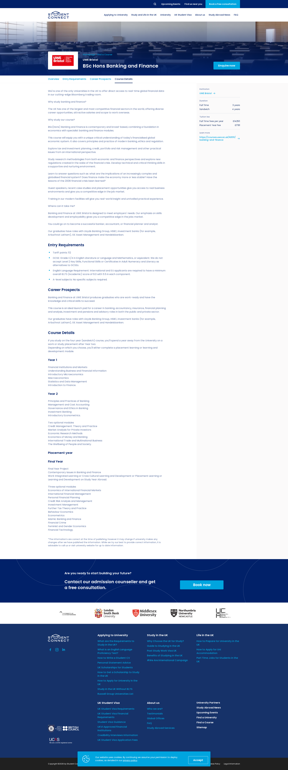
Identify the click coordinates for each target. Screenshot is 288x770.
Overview (53, 79)
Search (155, 4)
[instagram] (57, 649)
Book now (202, 584)
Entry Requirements (74, 79)
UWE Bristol (206, 93)
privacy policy (130, 760)
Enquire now (226, 65)
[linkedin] (63, 649)
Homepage (89, 54)
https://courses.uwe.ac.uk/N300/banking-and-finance (218, 138)
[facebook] (50, 649)
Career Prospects (100, 79)
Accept (198, 760)
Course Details (124, 79)
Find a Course (104, 54)
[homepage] (58, 15)
